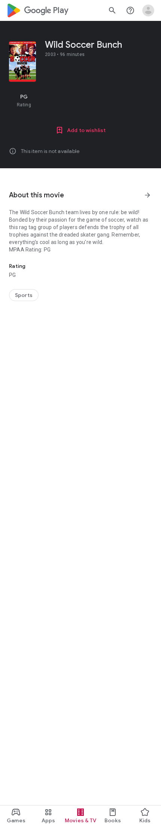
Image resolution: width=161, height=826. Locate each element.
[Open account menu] (148, 10)
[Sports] (24, 295)
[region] (80, 100)
